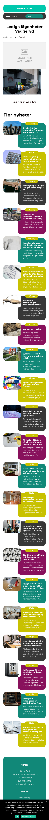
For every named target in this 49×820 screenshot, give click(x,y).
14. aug (32, 152)
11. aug (32, 181)
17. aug (32, 123)
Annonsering (24, 798)
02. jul (31, 723)
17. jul (31, 522)
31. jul (31, 407)
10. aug (32, 210)
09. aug (31, 238)
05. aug (32, 325)
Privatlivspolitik (28, 816)
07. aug (32, 267)
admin (23, 37)
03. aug (32, 378)
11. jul (32, 550)
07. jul (31, 608)
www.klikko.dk (27, 784)
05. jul (31, 637)
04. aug (31, 349)
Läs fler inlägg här (24, 102)
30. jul (31, 464)
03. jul (31, 665)
